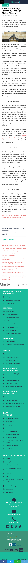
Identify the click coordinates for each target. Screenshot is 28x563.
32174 (15, 507)
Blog (6, 5)
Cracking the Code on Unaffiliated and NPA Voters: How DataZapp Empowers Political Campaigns (13, 268)
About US (19, 558)
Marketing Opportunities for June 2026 (13, 245)
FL (12, 507)
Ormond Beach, (14, 505)
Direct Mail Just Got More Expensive (12, 272)
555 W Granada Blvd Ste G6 (14, 503)
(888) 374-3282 (14, 522)
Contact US (4, 559)
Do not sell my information (8, 558)
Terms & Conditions (21, 559)
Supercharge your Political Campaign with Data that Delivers (13, 254)
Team (25, 558)
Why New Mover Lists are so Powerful (13, 275)
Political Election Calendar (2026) (11, 251)
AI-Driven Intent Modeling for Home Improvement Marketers (12, 263)
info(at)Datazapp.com (14, 514)
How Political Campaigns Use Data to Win (14, 248)
